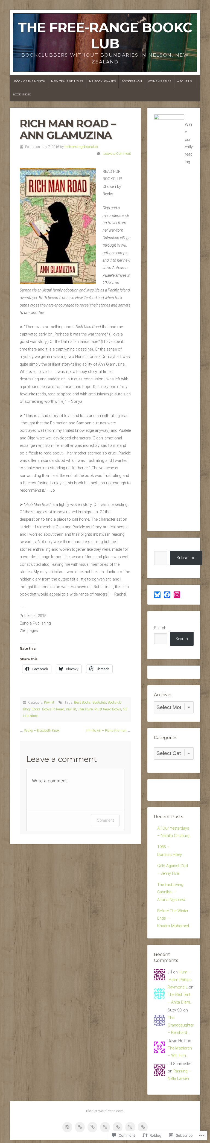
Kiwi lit (49, 702)
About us (184, 81)
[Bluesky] (157, 594)
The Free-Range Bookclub (105, 35)
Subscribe (186, 557)
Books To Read (53, 709)
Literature (85, 709)
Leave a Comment (117, 153)
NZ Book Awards (102, 81)
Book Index (22, 94)
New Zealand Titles (67, 81)
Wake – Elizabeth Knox (41, 730)
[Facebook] (167, 594)
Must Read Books (107, 709)
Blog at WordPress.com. (105, 1111)
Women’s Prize (159, 81)
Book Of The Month (29, 81)
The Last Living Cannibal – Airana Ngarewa (171, 892)
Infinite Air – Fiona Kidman (106, 730)
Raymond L (178, 987)
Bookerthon (132, 81)
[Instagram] (177, 594)
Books (35, 709)
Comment (105, 820)
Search (160, 628)
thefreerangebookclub (81, 147)
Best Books (82, 702)
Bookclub (99, 702)
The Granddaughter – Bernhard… (181, 1025)
